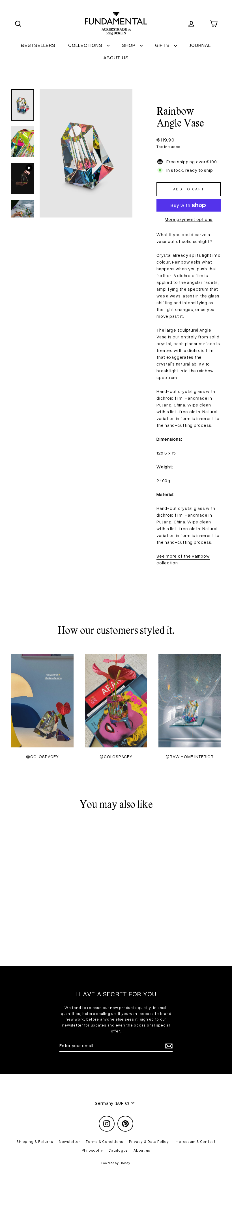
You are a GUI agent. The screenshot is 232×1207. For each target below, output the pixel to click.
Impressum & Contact (195, 1141)
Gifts (163, 45)
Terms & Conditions (104, 1141)
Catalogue (118, 1150)
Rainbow (175, 112)
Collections (86, 45)
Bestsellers (38, 45)
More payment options (188, 219)
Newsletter (69, 1141)
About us (116, 57)
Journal (200, 45)
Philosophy (92, 1150)
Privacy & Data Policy (149, 1141)
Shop (129, 45)
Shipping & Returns (34, 1141)
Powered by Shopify (116, 1163)
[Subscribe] (168, 1046)
